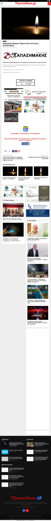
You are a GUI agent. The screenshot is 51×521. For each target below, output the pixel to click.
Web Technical (38, 516)
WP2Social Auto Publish (21, 520)
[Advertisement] (37, 379)
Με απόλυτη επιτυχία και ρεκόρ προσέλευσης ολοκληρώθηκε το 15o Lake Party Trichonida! (37, 322)
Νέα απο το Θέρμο (12, 518)
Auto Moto (30, 439)
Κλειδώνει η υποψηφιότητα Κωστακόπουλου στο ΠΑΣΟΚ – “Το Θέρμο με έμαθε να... (37, 259)
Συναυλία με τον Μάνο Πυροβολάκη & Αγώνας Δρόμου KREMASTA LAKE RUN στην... (36, 301)
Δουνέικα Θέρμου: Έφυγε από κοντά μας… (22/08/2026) (9, 178)
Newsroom (6, 47)
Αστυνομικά (28, 518)
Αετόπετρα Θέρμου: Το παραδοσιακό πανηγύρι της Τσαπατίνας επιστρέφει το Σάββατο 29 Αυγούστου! (37, 280)
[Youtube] (27, 510)
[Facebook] (23, 510)
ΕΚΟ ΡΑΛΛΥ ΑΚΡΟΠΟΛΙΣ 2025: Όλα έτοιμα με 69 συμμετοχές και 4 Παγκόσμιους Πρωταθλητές (41, 458)
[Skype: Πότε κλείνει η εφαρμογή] (5, 452)
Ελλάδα (32, 518)
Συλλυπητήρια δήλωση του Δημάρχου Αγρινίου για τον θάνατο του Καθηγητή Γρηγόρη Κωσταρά (13, 159)
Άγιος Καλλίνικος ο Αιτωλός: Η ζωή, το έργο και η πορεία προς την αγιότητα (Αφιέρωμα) (16, 476)
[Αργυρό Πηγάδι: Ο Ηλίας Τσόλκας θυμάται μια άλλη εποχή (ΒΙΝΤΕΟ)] (37, 230)
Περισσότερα (37, 518)
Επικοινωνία (43, 518)
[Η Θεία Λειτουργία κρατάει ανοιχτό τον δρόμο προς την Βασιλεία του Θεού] (5, 470)
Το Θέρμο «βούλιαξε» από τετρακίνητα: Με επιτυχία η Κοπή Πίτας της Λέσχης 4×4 (41, 444)
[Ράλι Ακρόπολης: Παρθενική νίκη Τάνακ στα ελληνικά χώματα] (30, 452)
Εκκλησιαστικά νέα (7, 464)
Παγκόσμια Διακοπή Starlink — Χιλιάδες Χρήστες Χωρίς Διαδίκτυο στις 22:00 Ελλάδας (16, 444)
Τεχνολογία (5, 439)
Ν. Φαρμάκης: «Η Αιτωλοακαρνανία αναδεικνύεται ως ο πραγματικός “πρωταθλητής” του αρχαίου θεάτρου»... (12, 239)
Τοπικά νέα (18, 518)
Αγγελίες (22, 518)
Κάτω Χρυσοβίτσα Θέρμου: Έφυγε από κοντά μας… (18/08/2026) (24, 179)
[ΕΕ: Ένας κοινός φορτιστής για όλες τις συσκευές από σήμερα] (5, 459)
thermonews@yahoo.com (31, 506)
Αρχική (6, 518)
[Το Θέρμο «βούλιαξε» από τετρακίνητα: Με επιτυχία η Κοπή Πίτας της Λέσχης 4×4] (30, 444)
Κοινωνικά (4, 41)
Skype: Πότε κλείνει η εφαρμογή (16, 450)
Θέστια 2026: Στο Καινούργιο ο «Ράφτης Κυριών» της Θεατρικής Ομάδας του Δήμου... (13, 219)
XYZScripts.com (32, 520)
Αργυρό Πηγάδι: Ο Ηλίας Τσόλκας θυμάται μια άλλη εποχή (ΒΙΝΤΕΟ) (37, 239)
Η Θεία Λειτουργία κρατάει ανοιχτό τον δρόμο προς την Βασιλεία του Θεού (16, 469)
